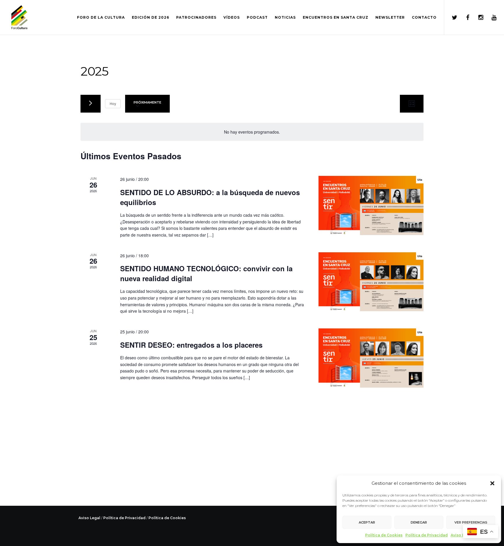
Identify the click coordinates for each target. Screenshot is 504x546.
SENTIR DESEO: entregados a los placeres (191, 345)
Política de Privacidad (426, 535)
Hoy (113, 103)
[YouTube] (490, 17)
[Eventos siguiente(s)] (90, 104)
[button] (492, 483)
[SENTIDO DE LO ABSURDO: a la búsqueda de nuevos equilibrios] (371, 205)
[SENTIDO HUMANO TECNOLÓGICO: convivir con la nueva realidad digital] (371, 282)
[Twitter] (450, 17)
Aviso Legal (462, 535)
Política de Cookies (383, 535)
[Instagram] (477, 17)
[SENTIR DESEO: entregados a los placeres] (371, 358)
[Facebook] (463, 17)
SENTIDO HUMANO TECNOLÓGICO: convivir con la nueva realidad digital (206, 273)
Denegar (419, 522)
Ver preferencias (470, 522)
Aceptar (367, 522)
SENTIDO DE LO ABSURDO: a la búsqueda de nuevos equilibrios (210, 197)
